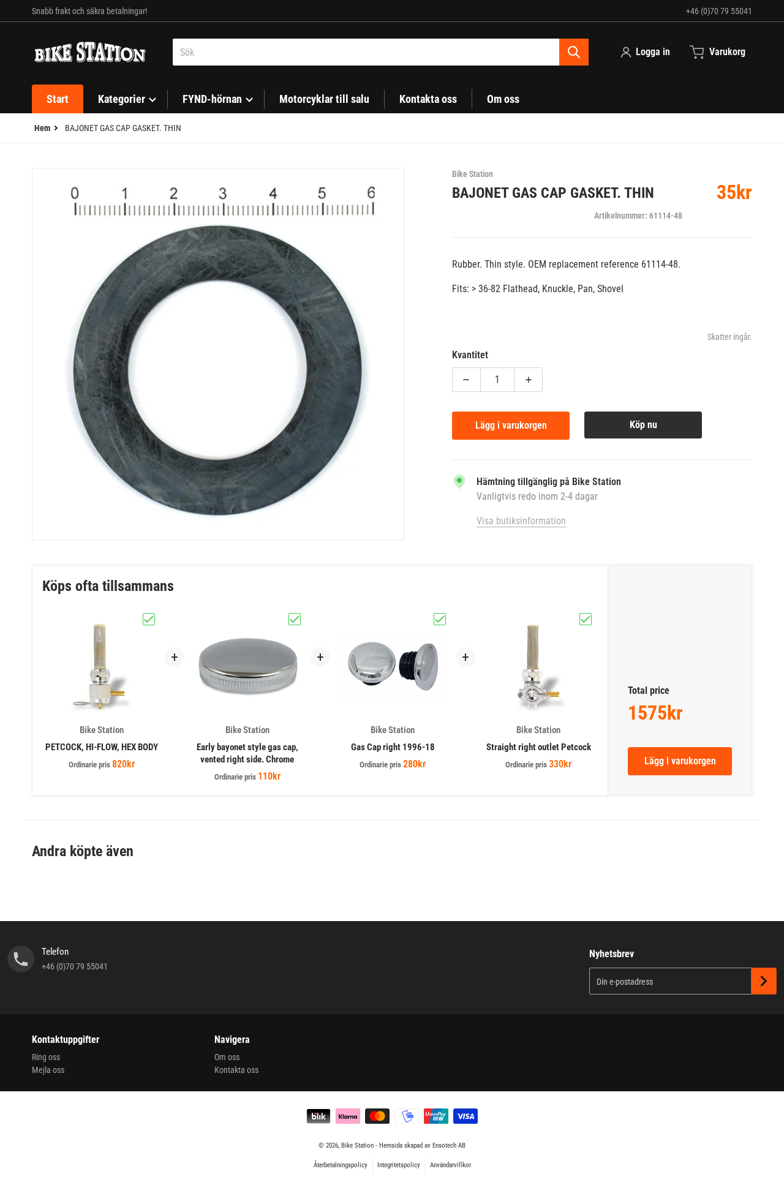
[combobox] (381, 52)
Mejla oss (48, 1070)
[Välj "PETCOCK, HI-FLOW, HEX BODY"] (149, 619)
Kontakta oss (236, 1070)
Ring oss (46, 1057)
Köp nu (643, 425)
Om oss (226, 1057)
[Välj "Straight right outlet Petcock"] (585, 619)
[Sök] (574, 52)
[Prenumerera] (764, 981)
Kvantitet (470, 355)
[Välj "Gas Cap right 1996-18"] (440, 619)
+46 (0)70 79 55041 (719, 11)
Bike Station (357, 1145)
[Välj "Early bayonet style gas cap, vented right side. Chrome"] (294, 619)
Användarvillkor (450, 1165)
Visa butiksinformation (521, 521)
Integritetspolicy (398, 1165)
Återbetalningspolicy (341, 1165)
